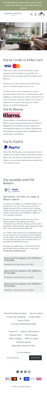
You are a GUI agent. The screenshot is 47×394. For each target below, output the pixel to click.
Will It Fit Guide (31, 339)
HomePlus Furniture (24, 386)
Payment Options (23, 342)
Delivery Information (29, 331)
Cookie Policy (34, 317)
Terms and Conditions (16, 317)
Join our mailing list (23, 352)
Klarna (20, 134)
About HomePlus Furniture (15, 313)
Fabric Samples (15, 339)
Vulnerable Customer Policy (23, 346)
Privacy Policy (23, 320)
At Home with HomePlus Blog (23, 324)
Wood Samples (31, 335)
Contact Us (13, 331)
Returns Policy (16, 335)
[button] (14, 251)
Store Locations (36, 313)
